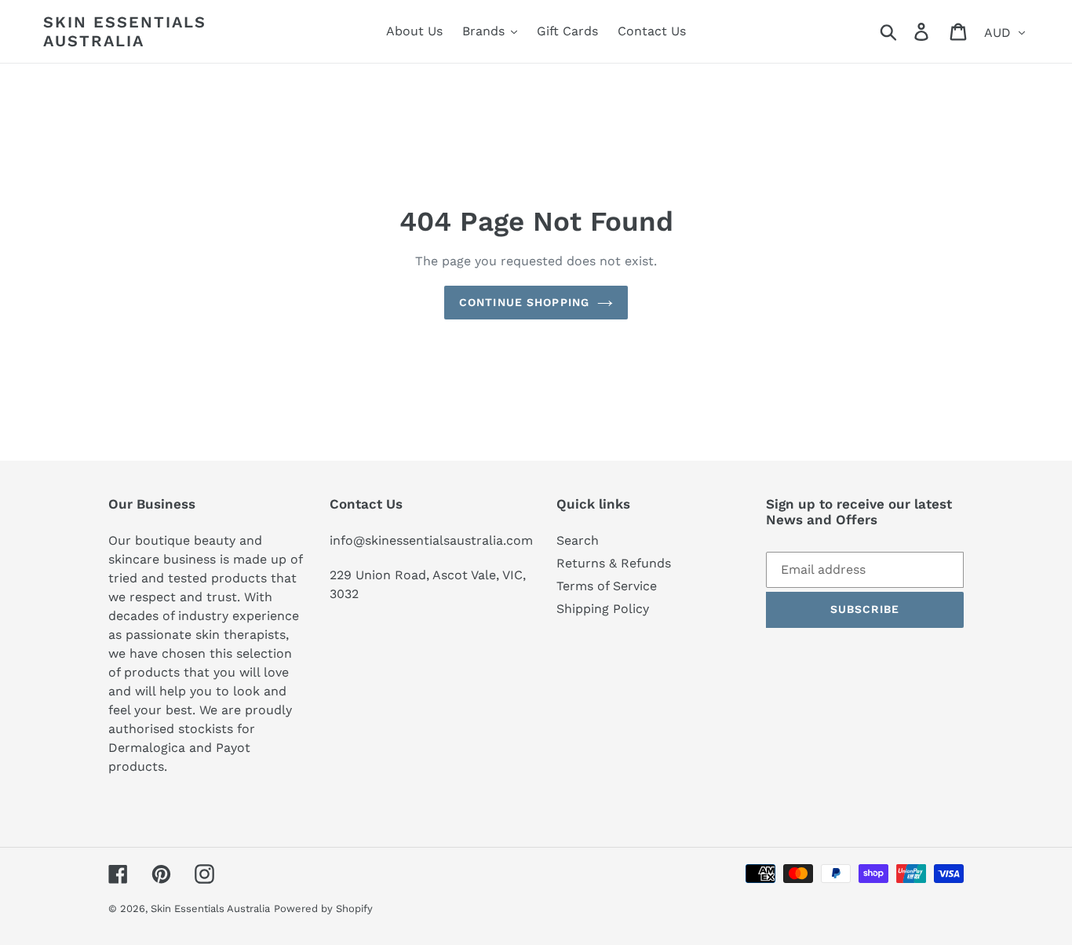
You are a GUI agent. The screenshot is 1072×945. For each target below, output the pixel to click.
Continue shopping (524, 302)
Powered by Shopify (323, 908)
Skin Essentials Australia (124, 31)
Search (577, 540)
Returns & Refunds (613, 563)
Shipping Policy (602, 608)
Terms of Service (606, 585)
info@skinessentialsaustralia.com (431, 540)
